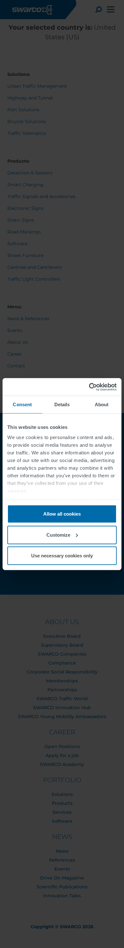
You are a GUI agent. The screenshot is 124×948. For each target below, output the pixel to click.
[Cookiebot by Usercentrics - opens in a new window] (89, 387)
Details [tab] (62, 404)
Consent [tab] (22, 404)
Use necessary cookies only (62, 555)
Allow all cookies (62, 514)
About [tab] (102, 404)
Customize (58, 534)
